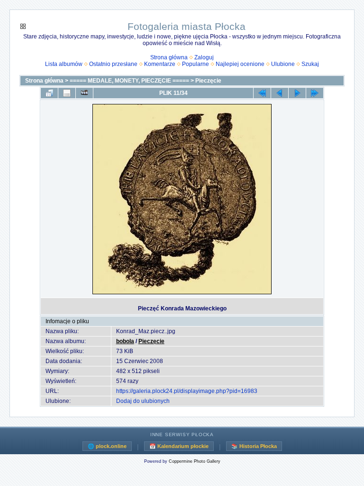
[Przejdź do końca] (314, 93)
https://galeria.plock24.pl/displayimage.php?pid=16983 (186, 391)
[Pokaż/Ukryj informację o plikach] (66, 93)
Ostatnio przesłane (113, 64)
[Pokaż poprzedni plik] (279, 93)
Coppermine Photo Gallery (194, 461)
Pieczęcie (208, 80)
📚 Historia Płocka (254, 446)
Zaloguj (204, 57)
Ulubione (283, 64)
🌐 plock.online (107, 446)
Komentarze (159, 64)
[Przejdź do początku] (262, 93)
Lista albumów (63, 64)
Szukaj (310, 64)
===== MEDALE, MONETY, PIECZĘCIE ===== (129, 80)
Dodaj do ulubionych (143, 401)
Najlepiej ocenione (240, 64)
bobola (125, 341)
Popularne (195, 64)
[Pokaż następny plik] (297, 93)
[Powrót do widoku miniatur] (49, 93)
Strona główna (169, 57)
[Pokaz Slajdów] (84, 93)
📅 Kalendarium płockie (179, 446)
